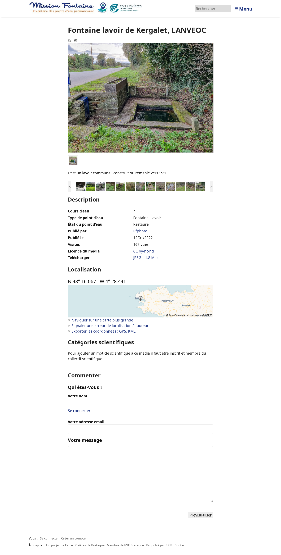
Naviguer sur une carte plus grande (102, 320)
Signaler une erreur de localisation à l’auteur (110, 325)
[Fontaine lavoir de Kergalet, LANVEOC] (200, 186)
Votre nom (77, 395)
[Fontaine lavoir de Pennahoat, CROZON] (190, 186)
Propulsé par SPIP (159, 545)
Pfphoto (140, 231)
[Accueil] (86, 8)
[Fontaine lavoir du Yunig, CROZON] (140, 186)
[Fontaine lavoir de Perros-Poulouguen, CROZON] (180, 186)
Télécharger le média (75, 41)
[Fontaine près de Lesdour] (101, 186)
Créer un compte (73, 538)
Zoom (70, 41)
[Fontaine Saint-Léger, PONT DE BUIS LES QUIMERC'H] (150, 186)
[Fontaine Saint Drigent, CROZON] (160, 186)
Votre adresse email (86, 421)
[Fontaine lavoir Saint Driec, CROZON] (170, 186)
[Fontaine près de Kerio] (111, 186)
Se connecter (79, 410)
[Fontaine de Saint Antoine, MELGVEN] (131, 186)
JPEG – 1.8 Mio (145, 257)
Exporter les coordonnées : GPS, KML (103, 331)
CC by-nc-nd (143, 251)
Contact (180, 545)
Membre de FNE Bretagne (125, 545)
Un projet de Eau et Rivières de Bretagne (75, 545)
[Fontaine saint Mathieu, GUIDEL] (91, 186)
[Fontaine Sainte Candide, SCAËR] (121, 186)
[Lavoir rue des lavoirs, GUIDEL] (81, 186)
